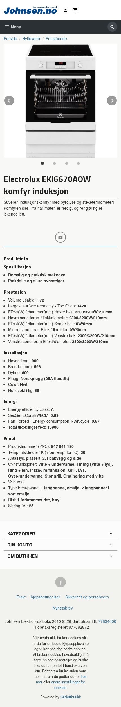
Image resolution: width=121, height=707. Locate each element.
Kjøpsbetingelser (45, 597)
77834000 (107, 621)
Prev (14, 99)
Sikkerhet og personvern (87, 597)
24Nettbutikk (70, 696)
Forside (10, 38)
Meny (15, 26)
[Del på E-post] (60, 237)
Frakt (21, 597)
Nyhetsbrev (63, 608)
